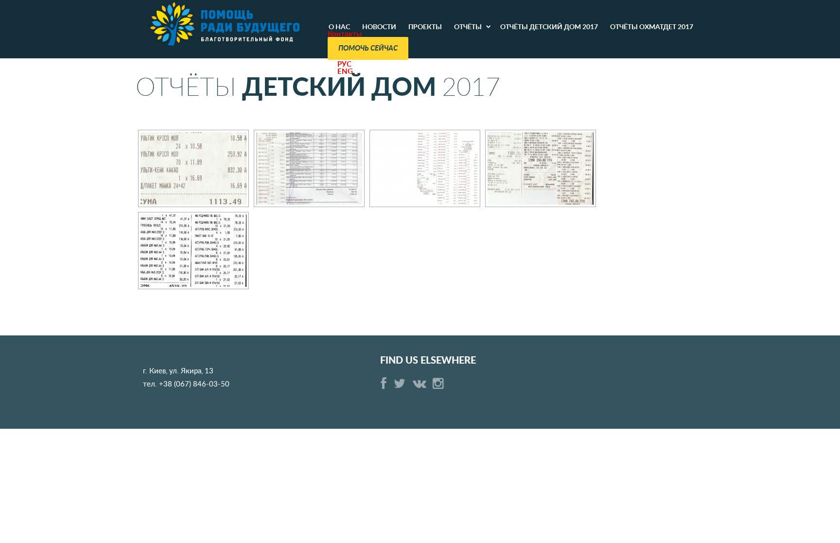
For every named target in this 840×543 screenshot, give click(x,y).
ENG (345, 71)
